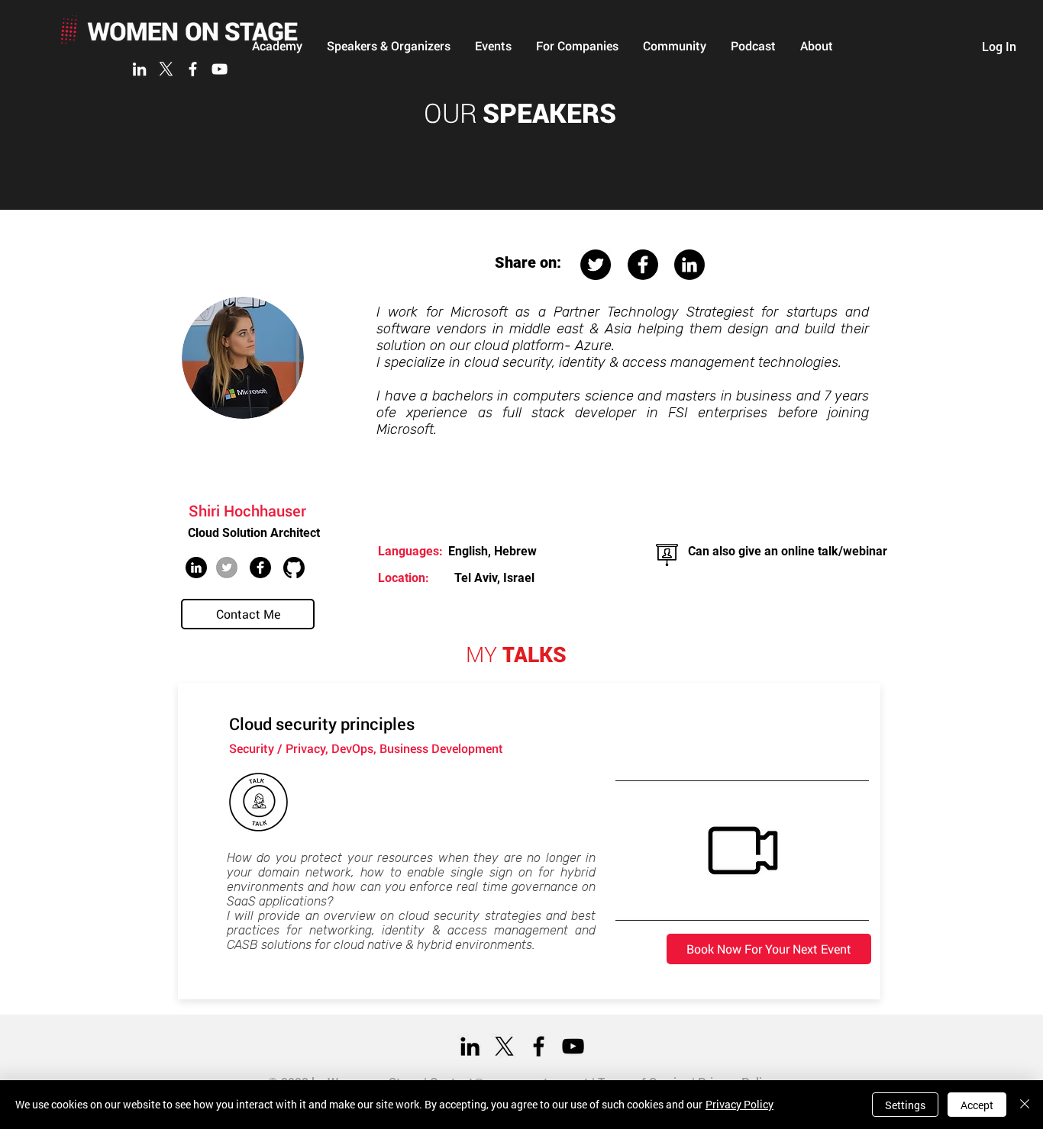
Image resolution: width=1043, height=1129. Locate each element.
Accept (977, 1105)
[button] (389, 46)
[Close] (1025, 1104)
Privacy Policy (739, 1104)
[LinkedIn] (139, 69)
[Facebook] (192, 69)
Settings (905, 1105)
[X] (166, 69)
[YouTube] (219, 69)
